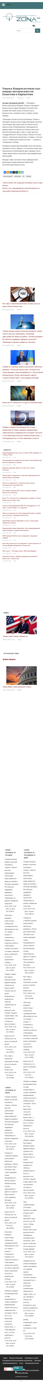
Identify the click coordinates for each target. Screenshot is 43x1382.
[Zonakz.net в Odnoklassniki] (28, 26)
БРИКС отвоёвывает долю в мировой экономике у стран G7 (30, 1325)
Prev (5, 624)
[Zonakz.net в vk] (31, 26)
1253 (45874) (29, 914)
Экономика (9, 1075)
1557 (14, 502)
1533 (14, 517)
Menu (9, 5)
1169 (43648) (29, 998)
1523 (14, 480)
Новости (20, 98)
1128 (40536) (29, 1136)
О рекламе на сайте (31, 1358)
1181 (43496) (29, 973)
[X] (13, 172)
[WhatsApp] (19, 172)
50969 (19, 690)
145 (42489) (10, 970)
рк (23, 176)
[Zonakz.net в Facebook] (19, 26)
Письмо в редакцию (16, 1358)
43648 (19, 310)
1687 (14, 540)
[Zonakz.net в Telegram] (25, 26)
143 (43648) (10, 1078)
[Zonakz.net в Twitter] (16, 26)
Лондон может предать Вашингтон (15, 636)
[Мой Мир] (10, 172)
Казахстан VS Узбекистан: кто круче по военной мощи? (22, 402)
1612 (14, 548)
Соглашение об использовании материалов (17, 1360)
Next (37, 624)
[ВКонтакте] (5, 172)
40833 (19, 406)
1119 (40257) (29, 1257)
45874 (19, 345)
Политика (9, 1049)
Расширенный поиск (32, 1363)
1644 (14, 533)
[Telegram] (22, 172)
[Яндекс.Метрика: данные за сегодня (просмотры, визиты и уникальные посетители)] (21, 1373)
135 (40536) (10, 1346)
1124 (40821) (29, 1198)
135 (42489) (10, 1287)
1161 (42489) (29, 1057)
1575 (14, 457)
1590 (14, 472)
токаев (28, 176)
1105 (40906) (29, 1338)
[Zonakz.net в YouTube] (22, 26)
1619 (28, 98)
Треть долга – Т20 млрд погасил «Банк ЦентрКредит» (19, 551)
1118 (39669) (29, 1316)
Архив (5, 1358)
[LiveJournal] (16, 172)
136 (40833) (10, 1228)
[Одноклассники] (8, 172)
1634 (14, 510)
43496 (19, 381)
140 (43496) (10, 1208)
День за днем (10, 909)
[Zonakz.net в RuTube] (34, 26)
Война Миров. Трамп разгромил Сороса (17, 687)
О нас (21, 1363)
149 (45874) (10, 1149)
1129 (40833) (29, 1077)
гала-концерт (8, 176)
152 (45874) (10, 911)
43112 (19, 639)
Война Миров (9, 659)
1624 (14, 525)
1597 (14, 495)
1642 (14, 465)
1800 (14, 487)
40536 (19, 441)
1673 (14, 553)
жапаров (17, 176)
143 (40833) (10, 1052)
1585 (14, 561)
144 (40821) (10, 1032)
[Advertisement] (21, 58)
